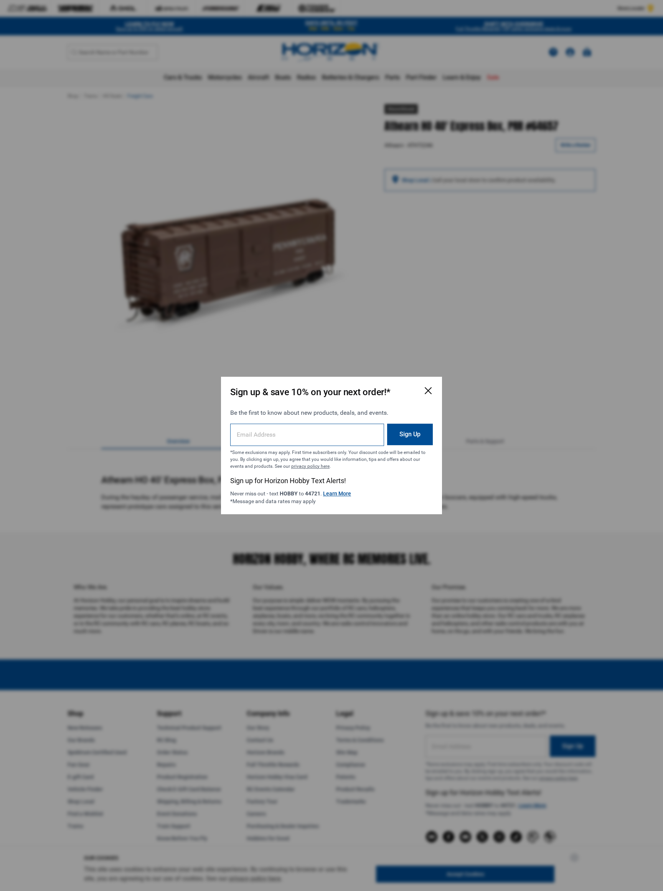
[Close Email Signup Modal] (428, 390)
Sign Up (410, 434)
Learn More (337, 493)
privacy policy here (310, 466)
